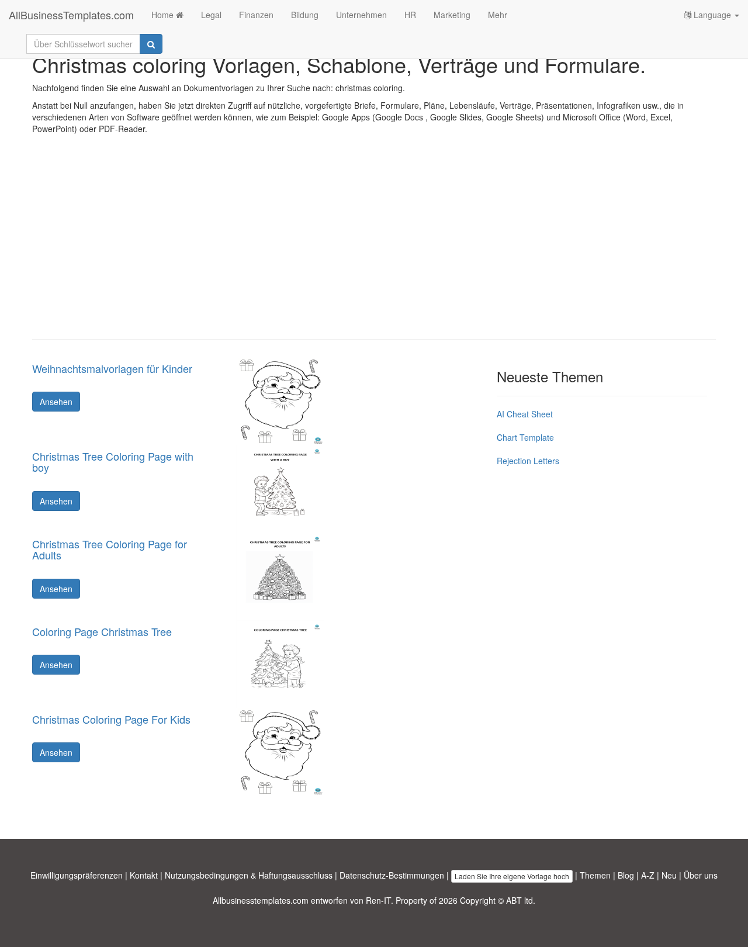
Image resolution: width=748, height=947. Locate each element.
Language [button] (712, 14)
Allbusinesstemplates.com (261, 900)
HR (410, 14)
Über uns (701, 875)
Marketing (452, 14)
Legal (211, 14)
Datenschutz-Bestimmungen (392, 875)
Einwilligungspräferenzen (76, 875)
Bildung (304, 14)
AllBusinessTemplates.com (71, 14)
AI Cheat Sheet (525, 414)
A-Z (647, 875)
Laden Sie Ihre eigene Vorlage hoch (512, 876)
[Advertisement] (374, 245)
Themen (595, 875)
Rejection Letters (528, 460)
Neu (669, 875)
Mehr (497, 14)
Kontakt (144, 875)
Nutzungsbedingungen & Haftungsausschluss (249, 875)
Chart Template (525, 437)
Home (163, 14)
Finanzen (256, 14)
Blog (626, 875)
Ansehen (56, 401)
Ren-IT (378, 900)
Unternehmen (361, 14)
